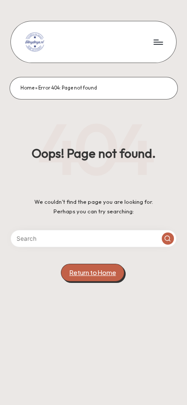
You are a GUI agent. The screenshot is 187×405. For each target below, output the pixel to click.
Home (27, 88)
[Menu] (158, 42)
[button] (168, 238)
